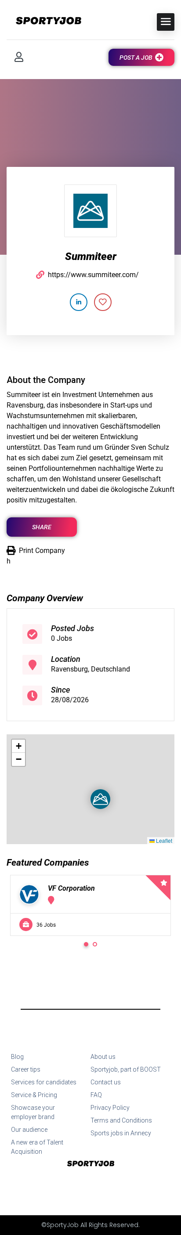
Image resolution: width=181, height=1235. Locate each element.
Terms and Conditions (121, 1120)
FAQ (96, 1094)
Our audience (29, 1129)
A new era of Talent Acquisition (37, 1147)
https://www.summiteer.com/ (93, 275)
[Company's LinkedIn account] (78, 302)
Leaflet (163, 840)
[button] (93, 791)
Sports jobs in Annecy (120, 1133)
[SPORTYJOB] (44, 21)
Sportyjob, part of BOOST (125, 1069)
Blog (17, 1056)
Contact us (105, 1082)
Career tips (25, 1069)
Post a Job (135, 57)
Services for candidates (43, 1082)
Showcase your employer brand (33, 1112)
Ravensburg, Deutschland (90, 669)
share (41, 527)
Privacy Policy (110, 1107)
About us (103, 1056)
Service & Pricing (34, 1094)
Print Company (42, 550)
